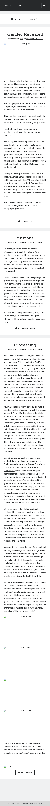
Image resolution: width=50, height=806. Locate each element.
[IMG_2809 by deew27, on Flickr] (25, 630)
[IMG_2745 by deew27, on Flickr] (25, 693)
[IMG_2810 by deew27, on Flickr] (25, 661)
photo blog (21, 749)
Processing (25, 345)
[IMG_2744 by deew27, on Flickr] (25, 724)
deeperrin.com (12, 5)
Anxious (25, 238)
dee (21, 38)
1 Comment (26, 221)
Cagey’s (25, 752)
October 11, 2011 (34, 38)
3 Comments (26, 772)
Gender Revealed (25, 34)
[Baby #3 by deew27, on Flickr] (25, 59)
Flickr (31, 611)
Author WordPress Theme (17, 804)
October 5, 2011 (34, 242)
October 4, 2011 (34, 349)
